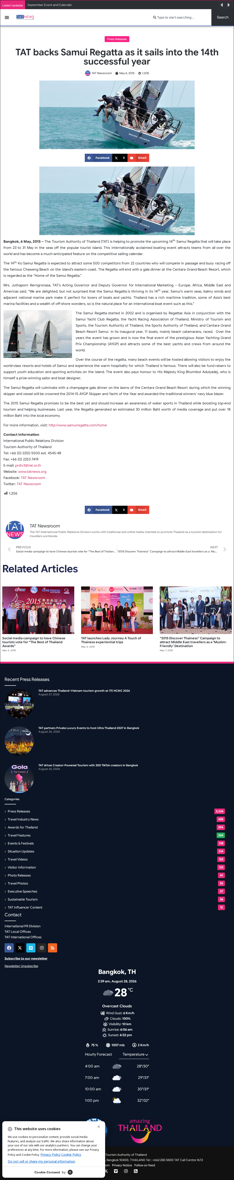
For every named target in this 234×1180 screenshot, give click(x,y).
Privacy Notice (122, 1165)
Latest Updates (12, 5)
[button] (221, 5)
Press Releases (117, 39)
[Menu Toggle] (7, 17)
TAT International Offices (23, 937)
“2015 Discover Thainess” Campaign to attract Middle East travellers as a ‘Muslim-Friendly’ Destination (193, 642)
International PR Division (22, 926)
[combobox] (179, 17)
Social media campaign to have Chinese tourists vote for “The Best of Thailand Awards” (33, 642)
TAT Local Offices (18, 932)
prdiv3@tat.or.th (28, 465)
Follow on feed (144, 1165)
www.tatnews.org (32, 472)
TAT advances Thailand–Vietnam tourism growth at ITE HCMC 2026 (84, 690)
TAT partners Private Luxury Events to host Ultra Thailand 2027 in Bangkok (93, 4)
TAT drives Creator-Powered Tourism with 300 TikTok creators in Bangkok (88, 765)
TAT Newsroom (33, 478)
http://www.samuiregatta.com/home (78, 425)
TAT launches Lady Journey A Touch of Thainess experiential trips (111, 640)
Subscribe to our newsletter (26, 958)
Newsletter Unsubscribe (21, 966)
